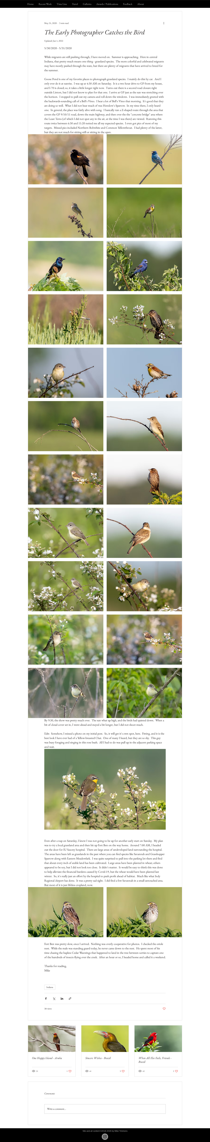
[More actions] (164, 23)
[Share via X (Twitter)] (53, 998)
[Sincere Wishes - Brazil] (105, 1038)
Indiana (49, 987)
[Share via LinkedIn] (61, 998)
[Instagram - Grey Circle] (105, 1136)
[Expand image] (65, 159)
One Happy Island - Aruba (47, 1058)
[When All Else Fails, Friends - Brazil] (158, 1038)
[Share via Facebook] (45, 998)
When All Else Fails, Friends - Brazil (155, 1060)
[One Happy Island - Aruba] (51, 1038)
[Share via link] (70, 998)
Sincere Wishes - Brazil (98, 1058)
